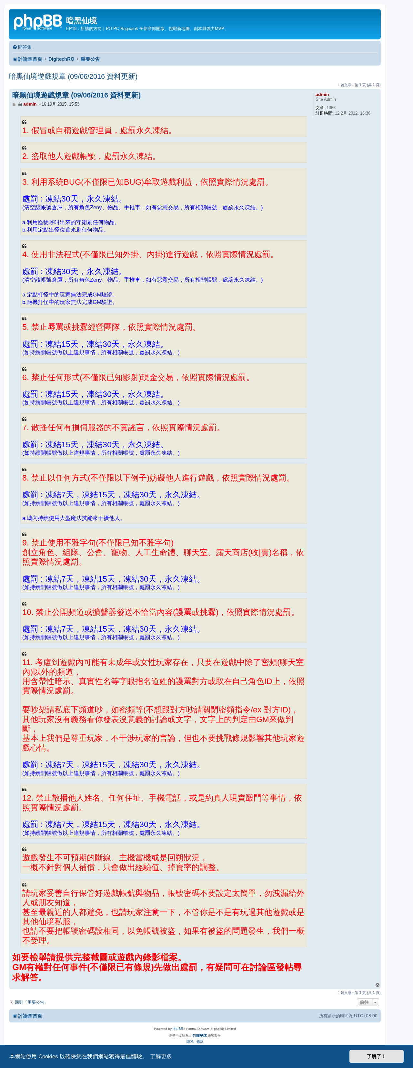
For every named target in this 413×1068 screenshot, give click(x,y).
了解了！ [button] (376, 1056)
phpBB (178, 1029)
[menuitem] (22, 47)
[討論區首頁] (38, 21)
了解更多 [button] (161, 1056)
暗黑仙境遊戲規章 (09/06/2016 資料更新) (73, 76)
